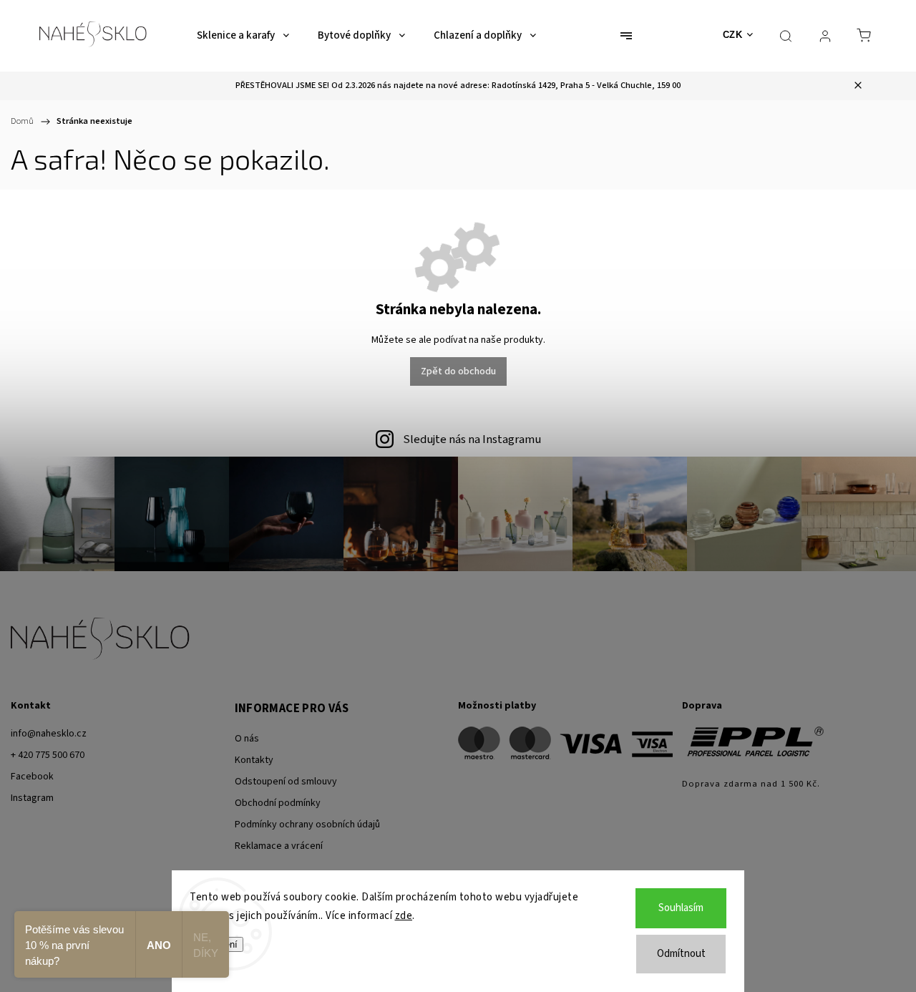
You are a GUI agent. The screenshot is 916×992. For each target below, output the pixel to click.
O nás (247, 738)
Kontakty (254, 760)
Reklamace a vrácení (279, 846)
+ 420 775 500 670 (47, 755)
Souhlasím (680, 907)
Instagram (32, 798)
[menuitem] (243, 36)
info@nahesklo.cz (49, 733)
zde (404, 915)
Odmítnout (681, 953)
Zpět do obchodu (458, 371)
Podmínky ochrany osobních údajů (307, 824)
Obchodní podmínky (278, 803)
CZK (733, 34)
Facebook (32, 776)
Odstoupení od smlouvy (286, 781)
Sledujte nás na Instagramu (472, 439)
